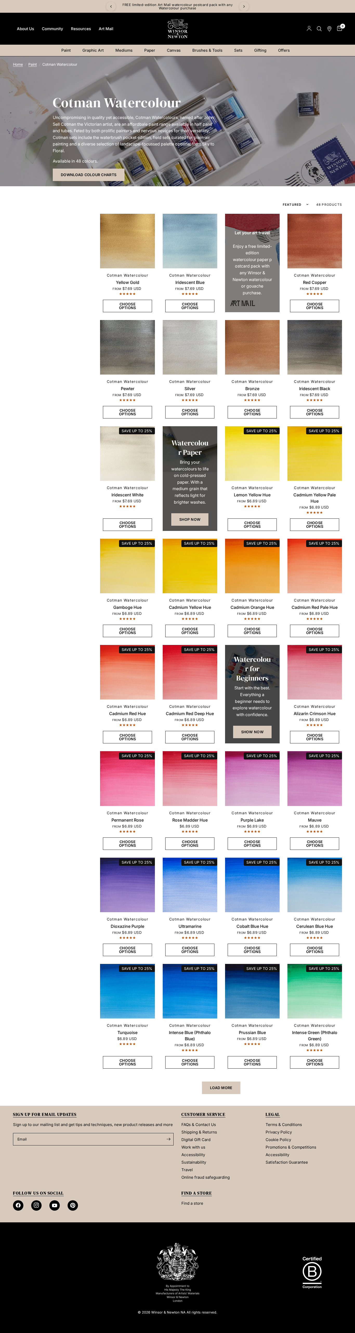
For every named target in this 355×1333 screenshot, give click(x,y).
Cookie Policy (278, 1139)
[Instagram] (36, 1205)
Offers (284, 50)
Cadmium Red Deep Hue (190, 713)
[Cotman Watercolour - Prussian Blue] (252, 991)
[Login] (309, 28)
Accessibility (193, 1154)
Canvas (174, 50)
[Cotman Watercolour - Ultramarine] (190, 885)
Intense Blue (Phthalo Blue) (190, 1035)
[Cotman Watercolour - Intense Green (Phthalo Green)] (314, 991)
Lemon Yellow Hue (252, 494)
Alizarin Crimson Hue (315, 713)
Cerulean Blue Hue (314, 926)
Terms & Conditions (284, 1124)
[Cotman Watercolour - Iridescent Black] (314, 347)
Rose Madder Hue (190, 820)
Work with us (193, 1147)
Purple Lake (252, 820)
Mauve (314, 820)
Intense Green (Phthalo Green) (314, 1035)
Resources (81, 28)
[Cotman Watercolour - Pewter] (127, 347)
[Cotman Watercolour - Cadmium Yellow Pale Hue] (314, 453)
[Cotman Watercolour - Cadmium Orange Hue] (252, 566)
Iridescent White (127, 494)
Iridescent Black (314, 388)
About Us (25, 28)
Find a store (192, 1203)
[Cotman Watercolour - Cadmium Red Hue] (127, 672)
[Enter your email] (168, 1139)
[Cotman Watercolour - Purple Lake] (252, 778)
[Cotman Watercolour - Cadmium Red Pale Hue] (314, 566)
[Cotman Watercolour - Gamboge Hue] (127, 566)
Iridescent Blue (190, 282)
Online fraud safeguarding (205, 1177)
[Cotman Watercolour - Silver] (190, 347)
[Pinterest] (73, 1205)
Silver (190, 388)
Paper (149, 50)
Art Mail (106, 28)
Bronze (252, 388)
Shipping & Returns (199, 1132)
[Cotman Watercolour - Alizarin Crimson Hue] (314, 672)
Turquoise (127, 1032)
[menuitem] (25, 29)
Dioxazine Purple (127, 926)
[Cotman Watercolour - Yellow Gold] (127, 241)
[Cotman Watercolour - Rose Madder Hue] (190, 778)
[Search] (319, 28)
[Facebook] (18, 1205)
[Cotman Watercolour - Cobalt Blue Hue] (252, 885)
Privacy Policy (279, 1132)
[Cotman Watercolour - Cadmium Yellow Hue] (190, 566)
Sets (238, 50)
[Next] (244, 6)
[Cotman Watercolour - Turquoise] (127, 991)
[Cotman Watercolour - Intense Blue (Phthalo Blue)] (190, 991)
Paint (66, 50)
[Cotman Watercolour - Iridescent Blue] (190, 241)
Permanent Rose (127, 820)
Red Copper (314, 282)
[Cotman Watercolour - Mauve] (314, 778)
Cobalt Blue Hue (252, 926)
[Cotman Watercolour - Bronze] (252, 347)
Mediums (124, 50)
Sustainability (193, 1162)
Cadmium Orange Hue (252, 607)
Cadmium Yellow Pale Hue (314, 498)
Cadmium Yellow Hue (190, 607)
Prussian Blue (252, 1032)
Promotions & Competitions (291, 1147)
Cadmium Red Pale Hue (315, 607)
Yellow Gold (127, 282)
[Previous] (111, 6)
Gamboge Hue (127, 607)
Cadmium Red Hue (127, 713)
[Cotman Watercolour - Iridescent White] (127, 453)
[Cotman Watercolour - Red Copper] (314, 241)
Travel (187, 1169)
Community (52, 28)
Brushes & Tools (207, 50)
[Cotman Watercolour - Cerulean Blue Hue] (314, 885)
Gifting (260, 50)
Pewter (127, 388)
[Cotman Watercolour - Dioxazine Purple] (127, 885)
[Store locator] (329, 28)
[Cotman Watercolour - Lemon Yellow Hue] (252, 453)
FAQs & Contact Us (198, 1124)
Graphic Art (93, 50)
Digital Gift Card (196, 1139)
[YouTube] (54, 1205)
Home (18, 64)
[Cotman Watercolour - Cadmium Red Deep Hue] (190, 672)
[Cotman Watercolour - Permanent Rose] (127, 778)
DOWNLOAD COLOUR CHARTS (88, 174)
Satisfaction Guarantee (287, 1162)
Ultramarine (190, 926)
